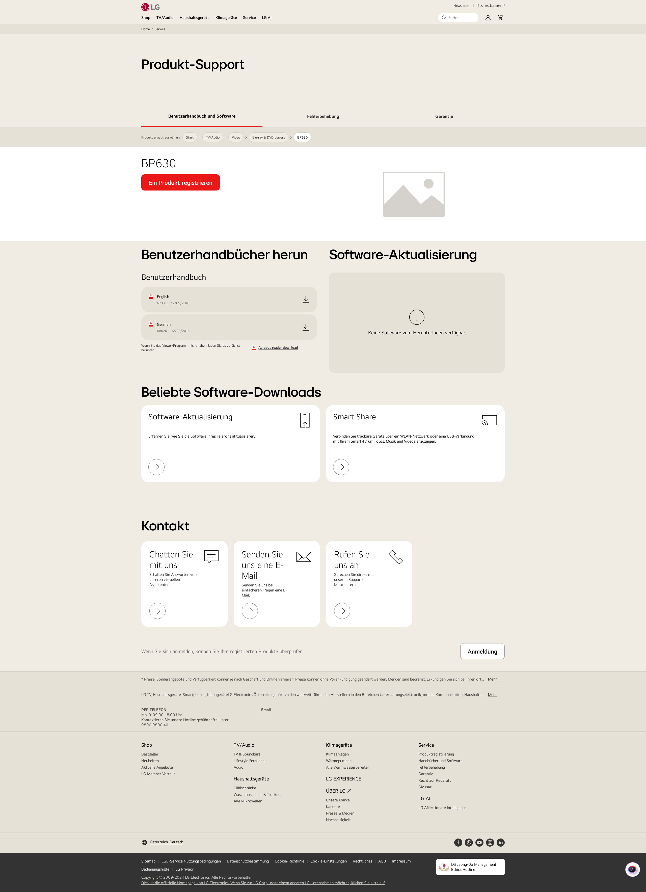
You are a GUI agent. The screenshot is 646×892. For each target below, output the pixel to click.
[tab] (201, 117)
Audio (239, 767)
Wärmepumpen (339, 760)
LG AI (267, 17)
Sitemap (148, 861)
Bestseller (149, 754)
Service (249, 17)
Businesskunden (489, 6)
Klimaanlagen (337, 754)
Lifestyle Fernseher (250, 760)
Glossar (425, 787)
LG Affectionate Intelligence (442, 807)
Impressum (401, 861)
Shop (145, 17)
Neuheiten (150, 760)
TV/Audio (165, 17)
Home (145, 29)
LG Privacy (184, 869)
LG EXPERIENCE (343, 778)
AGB (382, 861)
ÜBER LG (335, 791)
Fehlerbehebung (431, 767)
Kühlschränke (245, 788)
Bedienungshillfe (155, 869)
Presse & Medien (340, 813)
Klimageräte (226, 17)
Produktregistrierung (436, 754)
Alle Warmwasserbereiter (347, 767)
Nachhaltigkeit (338, 819)
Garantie (425, 773)
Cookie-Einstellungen (328, 861)
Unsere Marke (338, 800)
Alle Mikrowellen (248, 801)
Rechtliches (362, 861)
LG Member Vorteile (158, 773)
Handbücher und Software (440, 760)
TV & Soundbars (247, 754)
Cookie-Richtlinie (289, 861)
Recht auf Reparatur (435, 780)
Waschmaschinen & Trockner (258, 794)
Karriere (333, 806)
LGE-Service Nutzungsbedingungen (191, 861)
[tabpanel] (323, 310)
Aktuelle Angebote (157, 767)
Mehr (492, 679)
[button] (458, 17)
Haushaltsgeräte (194, 17)
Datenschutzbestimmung (248, 861)
